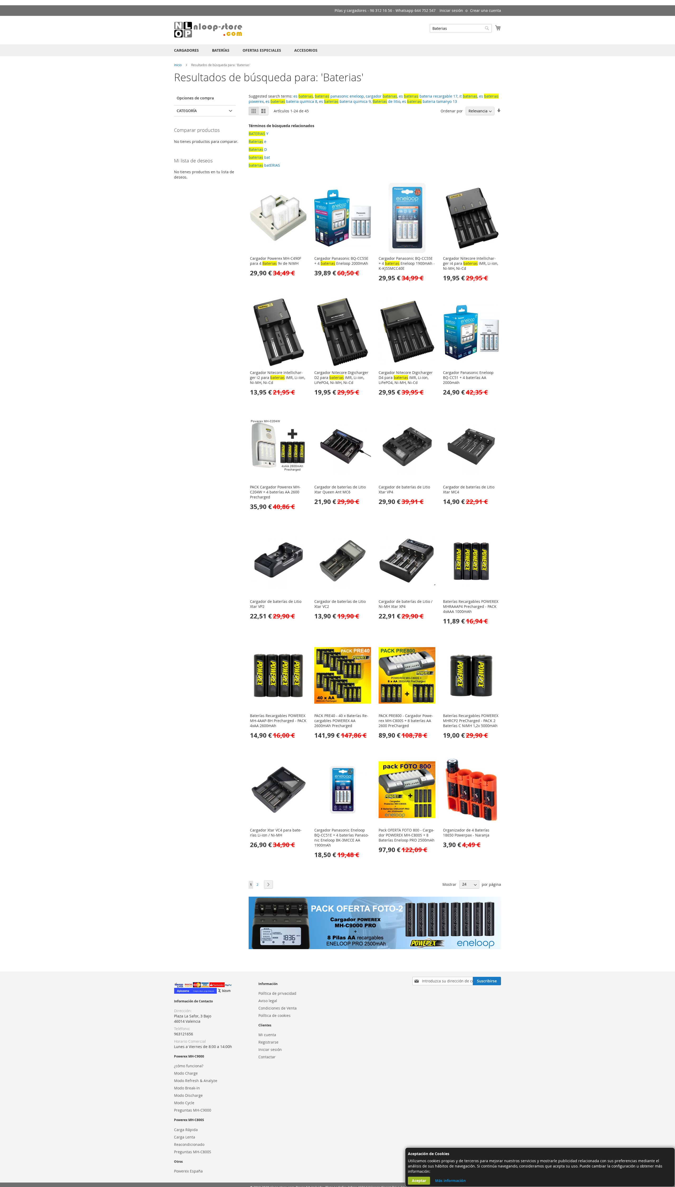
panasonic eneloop (339, 96)
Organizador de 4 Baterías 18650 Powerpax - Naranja (466, 833)
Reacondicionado (189, 1144)
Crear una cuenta (485, 10)
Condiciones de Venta (277, 1008)
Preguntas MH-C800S (192, 1151)
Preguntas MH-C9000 (192, 1110)
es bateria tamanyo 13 (429, 101)
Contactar (267, 1056)
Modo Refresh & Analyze (195, 1080)
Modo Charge (186, 1073)
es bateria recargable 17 (428, 96)
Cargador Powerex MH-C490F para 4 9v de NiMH (275, 261)
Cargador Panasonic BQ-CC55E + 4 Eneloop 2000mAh (341, 261)
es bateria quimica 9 (345, 101)
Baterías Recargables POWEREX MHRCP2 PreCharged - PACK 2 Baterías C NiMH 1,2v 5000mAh (470, 720)
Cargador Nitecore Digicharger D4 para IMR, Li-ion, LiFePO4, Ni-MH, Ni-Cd (406, 377)
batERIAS (264, 165)
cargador (381, 96)
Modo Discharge (188, 1095)
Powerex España (188, 1171)
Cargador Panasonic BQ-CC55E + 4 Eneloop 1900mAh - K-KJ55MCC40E (407, 263)
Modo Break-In (187, 1087)
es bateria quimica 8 (291, 101)
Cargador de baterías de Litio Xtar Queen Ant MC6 (340, 489)
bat (259, 157)
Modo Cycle (184, 1102)
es (303, 96)
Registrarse (268, 1042)
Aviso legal (267, 1000)
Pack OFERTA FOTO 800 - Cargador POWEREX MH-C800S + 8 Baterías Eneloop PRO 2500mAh (407, 835)
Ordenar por (452, 110)
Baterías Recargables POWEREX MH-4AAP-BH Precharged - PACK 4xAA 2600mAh (278, 720)
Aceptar (419, 1180)
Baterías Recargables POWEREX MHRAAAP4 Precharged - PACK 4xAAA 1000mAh (470, 606)
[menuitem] (186, 50)
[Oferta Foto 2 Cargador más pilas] (375, 947)
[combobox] (461, 28)
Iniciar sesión (451, 10)
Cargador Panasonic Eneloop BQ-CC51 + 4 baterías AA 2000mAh (468, 377)
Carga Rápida (186, 1129)
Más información (450, 1180)
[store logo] (208, 30)
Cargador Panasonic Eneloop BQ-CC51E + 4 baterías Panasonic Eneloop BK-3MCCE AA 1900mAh (341, 838)
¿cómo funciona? (188, 1065)
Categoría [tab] (187, 110)
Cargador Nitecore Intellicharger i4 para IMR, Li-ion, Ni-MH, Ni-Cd (470, 263)
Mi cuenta (267, 1034)
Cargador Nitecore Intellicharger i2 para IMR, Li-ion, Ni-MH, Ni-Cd (277, 377)
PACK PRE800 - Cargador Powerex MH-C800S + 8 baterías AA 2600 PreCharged (406, 720)
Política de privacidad (277, 993)
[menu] (337, 50)
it (468, 96)
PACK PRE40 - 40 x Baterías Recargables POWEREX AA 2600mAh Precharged (341, 720)
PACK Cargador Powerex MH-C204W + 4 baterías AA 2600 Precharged (275, 491)
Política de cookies (274, 1015)
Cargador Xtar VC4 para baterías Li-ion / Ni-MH (276, 833)
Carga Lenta (184, 1137)
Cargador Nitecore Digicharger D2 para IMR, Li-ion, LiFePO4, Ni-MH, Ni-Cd (341, 377)
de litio (386, 101)
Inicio (178, 65)
